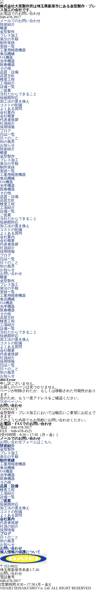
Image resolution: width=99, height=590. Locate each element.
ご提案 (5, 501)
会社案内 (7, 519)
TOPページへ (11, 402)
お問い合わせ (11, 548)
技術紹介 (7, 446)
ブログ (5, 534)
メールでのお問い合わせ (20, 21)
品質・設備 (9, 486)
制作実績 (7, 460)
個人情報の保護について (20, 552)
